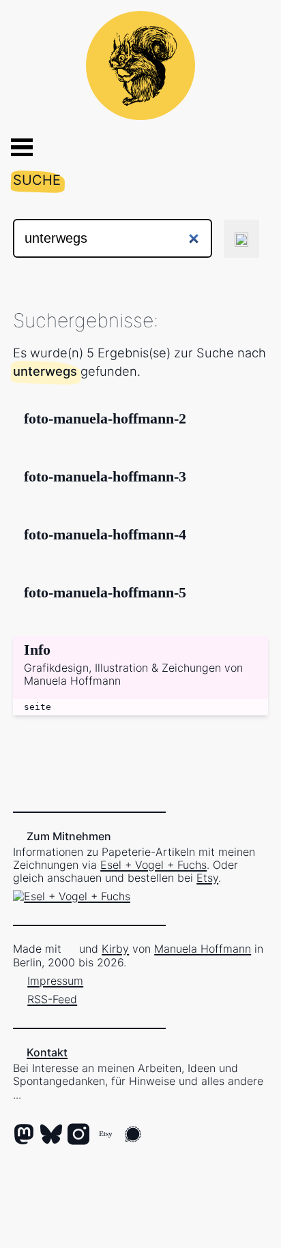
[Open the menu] (11, 147)
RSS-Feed (52, 999)
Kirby (115, 948)
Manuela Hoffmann (202, 948)
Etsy (207, 878)
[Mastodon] (24, 1135)
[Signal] (133, 1135)
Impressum (55, 980)
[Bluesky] (51, 1135)
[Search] (242, 238)
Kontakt (47, 1052)
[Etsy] (106, 1135)
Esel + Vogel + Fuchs (153, 865)
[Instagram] (78, 1135)
